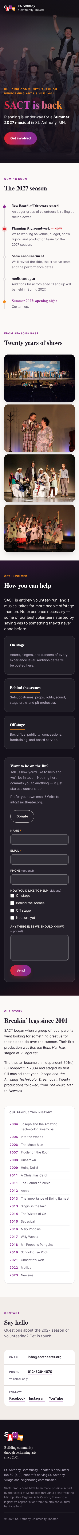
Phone (22, 870)
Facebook (17, 1398)
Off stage (23, 910)
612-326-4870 (40, 1371)
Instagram (37, 1398)
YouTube (56, 1398)
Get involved (20, 138)
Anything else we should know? (37, 929)
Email (16, 850)
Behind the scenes (30, 903)
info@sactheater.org (26, 802)
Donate (22, 816)
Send (20, 970)
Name (15, 830)
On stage (23, 896)
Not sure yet (25, 918)
